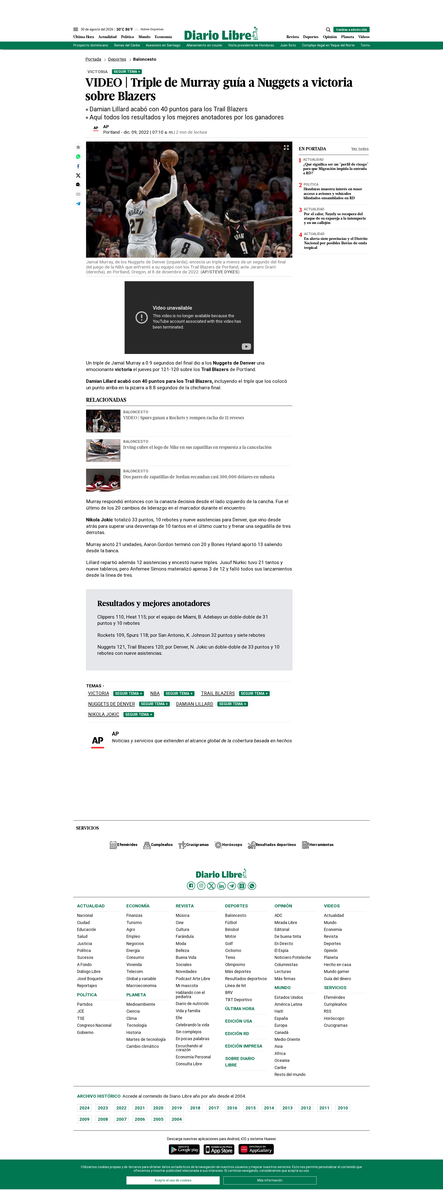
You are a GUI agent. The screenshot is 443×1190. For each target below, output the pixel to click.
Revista (293, 37)
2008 (103, 1119)
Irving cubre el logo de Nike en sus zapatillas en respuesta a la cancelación (197, 448)
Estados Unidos (289, 997)
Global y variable (141, 978)
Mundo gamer (336, 971)
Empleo (133, 936)
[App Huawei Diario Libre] (256, 1149)
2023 (103, 1108)
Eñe (179, 1017)
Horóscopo (334, 1018)
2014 (269, 1108)
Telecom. (135, 971)
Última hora (239, 1008)
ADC (278, 915)
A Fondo (84, 964)
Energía (133, 950)
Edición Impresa (243, 1046)
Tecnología (136, 1025)
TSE (80, 1018)
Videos (364, 37)
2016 (232, 1108)
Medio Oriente (287, 1039)
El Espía (281, 950)
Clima (131, 1018)
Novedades (186, 971)
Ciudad (83, 922)
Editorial (282, 929)
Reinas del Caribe (127, 45)
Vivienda (134, 964)
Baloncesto (135, 412)
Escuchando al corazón (189, 1048)
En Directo (284, 943)
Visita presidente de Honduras (251, 45)
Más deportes (238, 971)
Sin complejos (189, 1032)
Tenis (230, 957)
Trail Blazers (218, 693)
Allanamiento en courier (204, 45)
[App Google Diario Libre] (184, 1149)
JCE (80, 1011)
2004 (177, 1119)
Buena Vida (186, 957)
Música (182, 915)
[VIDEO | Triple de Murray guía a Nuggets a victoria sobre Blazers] (78, 156)
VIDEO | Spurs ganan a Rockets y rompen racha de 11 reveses (183, 418)
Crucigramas (336, 1025)
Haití (279, 1011)
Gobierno (85, 1032)
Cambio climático (142, 1046)
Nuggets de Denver (111, 704)
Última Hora (83, 37)
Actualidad (107, 37)
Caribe (280, 1067)
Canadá (281, 1032)
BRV (229, 992)
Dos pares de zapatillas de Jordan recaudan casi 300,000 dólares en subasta (199, 477)
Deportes (310, 37)
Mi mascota (187, 985)
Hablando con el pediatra (190, 994)
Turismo (134, 922)
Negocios (135, 943)
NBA (155, 693)
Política (127, 37)
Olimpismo (235, 964)
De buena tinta (288, 936)
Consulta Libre (189, 1064)
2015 (250, 1108)
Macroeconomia (141, 985)
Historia (133, 1032)
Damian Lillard (194, 704)
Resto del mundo (290, 1074)
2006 (140, 1119)
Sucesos (85, 957)
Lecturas (283, 971)
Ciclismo (233, 950)
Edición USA (238, 1021)
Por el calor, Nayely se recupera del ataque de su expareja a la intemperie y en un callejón (335, 218)
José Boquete (90, 978)
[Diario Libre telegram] (231, 886)
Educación (86, 929)
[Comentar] (78, 184)
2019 (177, 1108)
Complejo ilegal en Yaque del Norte (328, 45)
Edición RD (237, 1033)
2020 (158, 1108)
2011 (324, 1108)
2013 (287, 1108)
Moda (181, 943)
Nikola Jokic (103, 714)
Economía (163, 37)
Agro (130, 929)
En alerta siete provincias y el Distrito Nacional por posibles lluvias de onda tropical (336, 243)
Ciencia (133, 1011)
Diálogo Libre (89, 971)
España (281, 1018)
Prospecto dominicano (90, 45)
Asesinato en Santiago (163, 45)
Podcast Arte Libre (193, 978)
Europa (281, 1025)
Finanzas (134, 915)
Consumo (135, 957)
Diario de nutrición (192, 1003)
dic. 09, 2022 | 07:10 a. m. (149, 132)
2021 (140, 1108)
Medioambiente (140, 1004)
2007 (121, 1119)
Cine (180, 922)
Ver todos (360, 149)
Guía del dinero (337, 978)
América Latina (288, 1004)
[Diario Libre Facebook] (191, 886)
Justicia (84, 943)
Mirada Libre (286, 922)
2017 (214, 1108)
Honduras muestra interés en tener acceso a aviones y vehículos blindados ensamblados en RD (333, 193)
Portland (111, 132)
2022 (121, 1108)
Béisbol (232, 929)
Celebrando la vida (192, 1025)
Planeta (347, 37)
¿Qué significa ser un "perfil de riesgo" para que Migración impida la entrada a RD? (335, 169)
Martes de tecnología (146, 1039)
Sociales (184, 964)
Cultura (182, 929)
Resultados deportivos (246, 978)
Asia (279, 1046)
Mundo (144, 37)
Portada (93, 59)
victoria (98, 693)
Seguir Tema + (127, 71)
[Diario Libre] (221, 33)
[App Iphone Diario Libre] (219, 1149)
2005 (158, 1119)
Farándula (185, 936)
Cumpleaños (335, 1004)
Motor (230, 936)
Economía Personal (193, 1057)
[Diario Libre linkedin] (221, 886)
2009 (84, 1119)
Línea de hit (235, 985)
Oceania (282, 1060)
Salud (82, 936)
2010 (343, 1108)
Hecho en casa (337, 964)
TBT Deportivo (238, 999)
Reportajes (87, 985)
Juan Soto (288, 45)
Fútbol (231, 922)
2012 (306, 1108)
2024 (84, 1108)
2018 (195, 1108)
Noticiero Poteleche (293, 957)
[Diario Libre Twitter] (211, 886)
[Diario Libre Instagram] (201, 886)
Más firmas (285, 978)
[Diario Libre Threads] (242, 886)
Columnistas (286, 964)
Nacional (85, 915)
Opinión (330, 37)
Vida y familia (188, 1011)
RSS (327, 1011)
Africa (280, 1053)
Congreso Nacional (94, 1025)
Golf (229, 943)
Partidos (85, 1004)
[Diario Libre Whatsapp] (252, 886)
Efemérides (334, 997)
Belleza (182, 950)
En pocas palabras (193, 1038)
